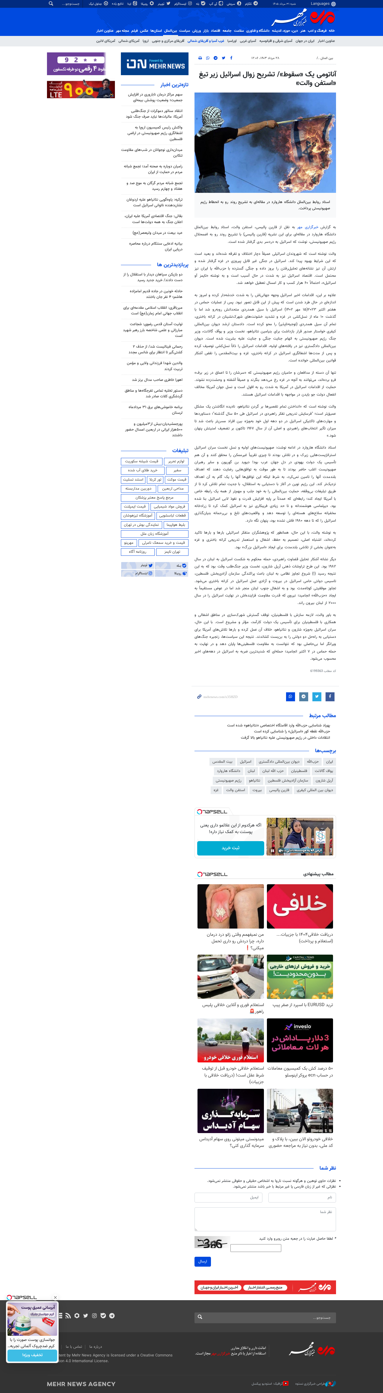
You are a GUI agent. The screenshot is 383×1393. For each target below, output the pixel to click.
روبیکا (145, 4)
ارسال (202, 1262)
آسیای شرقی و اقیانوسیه (275, 41)
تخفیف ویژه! (32, 1355)
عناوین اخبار (326, 41)
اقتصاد (215, 31)
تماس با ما (74, 1347)
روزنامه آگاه (137, 552)
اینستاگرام (180, 4)
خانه (332, 31)
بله (198, 4)
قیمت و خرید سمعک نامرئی (163, 543)
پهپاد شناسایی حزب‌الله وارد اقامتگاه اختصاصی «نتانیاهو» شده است (278, 726)
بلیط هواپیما (176, 525)
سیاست (184, 31)
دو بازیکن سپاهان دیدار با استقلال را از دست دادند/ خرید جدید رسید (153, 277)
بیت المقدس (222, 762)
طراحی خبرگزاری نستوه (310, 1383)
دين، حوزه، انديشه (285, 31)
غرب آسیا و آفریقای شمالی (206, 41)
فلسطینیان (299, 771)
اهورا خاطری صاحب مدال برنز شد (157, 380)
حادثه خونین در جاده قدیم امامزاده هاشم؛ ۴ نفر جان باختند (156, 294)
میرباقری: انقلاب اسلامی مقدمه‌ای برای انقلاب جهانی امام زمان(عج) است (153, 311)
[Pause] (272, 850)
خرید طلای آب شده (142, 470)
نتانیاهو (254, 781)
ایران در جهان (305, 41)
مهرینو (128, 543)
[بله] (103, 1316)
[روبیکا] (77, 1316)
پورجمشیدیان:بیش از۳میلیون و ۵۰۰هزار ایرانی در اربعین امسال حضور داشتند (154, 429)
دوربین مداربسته (138, 489)
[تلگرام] (111, 1316)
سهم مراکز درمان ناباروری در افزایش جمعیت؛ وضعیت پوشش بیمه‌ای (155, 97)
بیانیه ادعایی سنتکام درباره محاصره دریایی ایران (156, 246)
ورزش (196, 31)
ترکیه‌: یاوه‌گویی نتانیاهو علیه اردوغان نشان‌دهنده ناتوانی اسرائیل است (155, 202)
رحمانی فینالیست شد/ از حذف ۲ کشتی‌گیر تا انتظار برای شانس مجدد (156, 349)
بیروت (257, 790)
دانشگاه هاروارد (228, 771)
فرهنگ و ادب (317, 31)
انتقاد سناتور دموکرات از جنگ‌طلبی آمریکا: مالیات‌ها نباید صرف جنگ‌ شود (154, 114)
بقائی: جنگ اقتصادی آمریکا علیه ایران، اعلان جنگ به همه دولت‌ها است (153, 219)
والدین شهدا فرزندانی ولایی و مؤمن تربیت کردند (155, 366)
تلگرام (249, 4)
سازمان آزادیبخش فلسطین (288, 781)
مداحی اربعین (173, 489)
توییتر (161, 4)
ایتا (129, 4)
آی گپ (213, 4)
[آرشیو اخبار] (59, 1316)
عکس (144, 31)
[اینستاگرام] (94, 1316)
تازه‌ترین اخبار (174, 85)
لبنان (251, 771)
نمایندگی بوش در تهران (141, 525)
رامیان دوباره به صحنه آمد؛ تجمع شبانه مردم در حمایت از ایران (153, 169)
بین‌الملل (170, 31)
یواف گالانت (324, 771)
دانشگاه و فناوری (258, 31)
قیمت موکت (176, 480)
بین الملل (326, 58)
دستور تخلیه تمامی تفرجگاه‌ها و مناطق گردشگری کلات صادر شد (154, 393)
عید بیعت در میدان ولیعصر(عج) (158, 233)
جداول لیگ (96, 4)
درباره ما (95, 1347)
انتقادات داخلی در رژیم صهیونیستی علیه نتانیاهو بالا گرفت (285, 738)
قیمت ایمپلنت (135, 507)
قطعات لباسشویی (172, 516)
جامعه (227, 31)
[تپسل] (200, 812)
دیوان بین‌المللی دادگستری (279, 762)
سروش (231, 4)
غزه (216, 790)
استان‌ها (156, 31)
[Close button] (55, 1297)
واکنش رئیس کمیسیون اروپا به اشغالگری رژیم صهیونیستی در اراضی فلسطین (155, 133)
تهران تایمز (172, 552)
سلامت (239, 31)
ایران (329, 762)
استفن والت (235, 790)
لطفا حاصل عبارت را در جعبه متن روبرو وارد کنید (297, 1239)
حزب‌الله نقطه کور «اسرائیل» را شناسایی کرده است (292, 732)
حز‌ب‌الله (313, 762)
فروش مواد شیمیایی (169, 507)
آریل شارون (324, 781)
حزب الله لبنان (273, 771)
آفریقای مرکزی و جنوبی (168, 41)
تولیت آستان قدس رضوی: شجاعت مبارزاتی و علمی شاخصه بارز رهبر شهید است (153, 330)
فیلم (134, 31)
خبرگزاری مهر (307, 227)
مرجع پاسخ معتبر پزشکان (155, 498)
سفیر (177, 470)
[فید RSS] (68, 1316)
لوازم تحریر (176, 461)
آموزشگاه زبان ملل (154, 534)
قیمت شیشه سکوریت (141, 461)
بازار (206, 31)
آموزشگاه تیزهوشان (137, 516)
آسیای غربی (248, 41)
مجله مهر (122, 31)
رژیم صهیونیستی (228, 781)
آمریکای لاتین (105, 41)
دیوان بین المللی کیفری (315, 790)
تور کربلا (155, 480)
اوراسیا (232, 41)
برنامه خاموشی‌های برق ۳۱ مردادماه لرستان (156, 410)
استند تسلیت (133, 480)
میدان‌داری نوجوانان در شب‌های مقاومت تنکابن (152, 153)
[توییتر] (85, 1316)
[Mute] (281, 850)
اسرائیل (245, 762)
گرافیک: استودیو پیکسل (267, 1383)
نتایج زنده (118, 3)
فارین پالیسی (279, 790)
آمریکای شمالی (128, 41)
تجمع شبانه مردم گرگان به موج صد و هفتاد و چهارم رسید (155, 186)
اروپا (146, 41)
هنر (303, 31)
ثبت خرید (230, 848)
